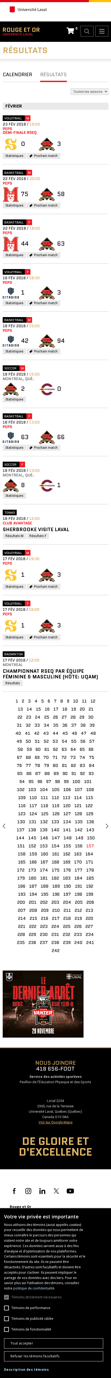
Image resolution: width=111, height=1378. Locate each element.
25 (46, 717)
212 (78, 910)
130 (21, 822)
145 (32, 838)
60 (38, 749)
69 (37, 757)
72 (64, 757)
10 (75, 701)
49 (19, 741)
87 (38, 773)
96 (39, 781)
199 (89, 894)
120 (67, 806)
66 (91, 749)
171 (89, 862)
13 (20, 709)
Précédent (4, 826)
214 (22, 918)
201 (32, 902)
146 (44, 838)
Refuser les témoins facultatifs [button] (35, 1356)
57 (92, 741)
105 (56, 790)
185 (90, 878)
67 (19, 757)
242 (56, 950)
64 (73, 749)
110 (33, 798)
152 (32, 846)
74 (82, 757)
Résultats (53, 74)
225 (67, 926)
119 (55, 806)
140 (55, 830)
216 (44, 918)
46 (74, 733)
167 (44, 862)
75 (91, 757)
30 (90, 717)
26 (55, 717)
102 (21, 790)
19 (73, 709)
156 (78, 846)
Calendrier (17, 74)
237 (44, 942)
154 (55, 846)
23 (28, 717)
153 (44, 846)
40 (18, 733)
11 (84, 701)
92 (82, 773)
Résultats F (39, 536)
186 (21, 886)
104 (44, 790)
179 (21, 878)
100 (76, 781)
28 (73, 717)
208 (33, 910)
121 (78, 806)
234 (90, 934)
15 (38, 709)
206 (90, 902)
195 (44, 894)
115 (89, 798)
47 (83, 733)
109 (22, 798)
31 (19, 725)
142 (78, 830)
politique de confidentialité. (34, 1288)
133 (55, 822)
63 (64, 749)
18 (64, 709)
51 (37, 741)
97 (48, 781)
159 (33, 854)
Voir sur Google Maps (55, 1122)
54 (64, 741)
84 (92, 765)
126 (56, 814)
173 (32, 870)
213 (89, 910)
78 (37, 765)
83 (82, 765)
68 (28, 757)
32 (28, 725)
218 (67, 918)
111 (44, 798)
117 (33, 806)
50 (28, 741)
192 (89, 886)
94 (22, 781)
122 (89, 806)
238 (55, 942)
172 (21, 870)
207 (22, 910)
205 (79, 902)
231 (55, 934)
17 (55, 709)
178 (90, 870)
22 (20, 717)
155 (67, 846)
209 (44, 910)
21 (91, 709)
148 (68, 838)
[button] (26, 1370)
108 (90, 790)
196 (56, 894)
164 (89, 854)
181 (44, 878)
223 (44, 926)
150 (91, 838)
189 (56, 886)
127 (67, 814)
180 (32, 878)
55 (74, 741)
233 (78, 934)
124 (33, 814)
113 (66, 798)
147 (56, 838)
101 (88, 781)
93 (91, 773)
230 (44, 934)
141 (67, 830)
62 (55, 749)
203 (55, 902)
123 (22, 814)
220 (89, 918)
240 (78, 942)
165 (22, 862)
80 (55, 765)
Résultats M (15, 536)
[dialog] (55, 1293)
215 (33, 918)
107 (78, 790)
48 (93, 733)
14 (29, 709)
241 (90, 942)
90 (65, 773)
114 (78, 798)
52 (46, 741)
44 (55, 733)
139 (43, 830)
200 (21, 902)
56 (82, 741)
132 (44, 822)
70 (46, 757)
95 (31, 781)
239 (67, 942)
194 (33, 894)
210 (56, 910)
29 (81, 717)
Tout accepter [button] (22, 1343)
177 (78, 870)
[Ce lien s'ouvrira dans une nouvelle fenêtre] (43, 1004)
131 (32, 822)
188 (44, 886)
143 (90, 830)
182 (55, 878)
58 (20, 749)
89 (56, 773)
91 (73, 773)
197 (67, 894)
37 (74, 725)
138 (32, 830)
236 (32, 942)
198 (78, 894)
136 (90, 822)
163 (78, 854)
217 (56, 918)
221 (21, 926)
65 (82, 749)
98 (57, 781)
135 (79, 822)
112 (55, 798)
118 (44, 806)
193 (22, 894)
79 (46, 765)
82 (73, 765)
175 (56, 870)
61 (46, 749)
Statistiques (15, 156)
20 (82, 709)
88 (47, 773)
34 (46, 725)
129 (89, 814)
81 (64, 765)
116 (22, 806)
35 (55, 725)
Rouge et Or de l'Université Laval (21, 31)
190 (67, 886)
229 (32, 934)
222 (32, 926)
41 (27, 733)
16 (47, 709)
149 (79, 838)
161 (55, 854)
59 (29, 749)
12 (93, 701)
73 (73, 757)
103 (32, 790)
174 (44, 870)
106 (67, 790)
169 (66, 862)
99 (66, 781)
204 (67, 902)
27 (64, 717)
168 (55, 862)
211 (67, 910)
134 (67, 822)
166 (33, 862)
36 (64, 725)
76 (19, 765)
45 (65, 733)
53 (55, 741)
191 (78, 886)
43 (46, 733)
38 (83, 725)
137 (21, 830)
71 (55, 757)
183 (67, 878)
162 (66, 854)
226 (78, 926)
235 (21, 942)
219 (78, 918)
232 (66, 934)
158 (22, 854)
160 (44, 854)
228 (21, 934)
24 (37, 717)
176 (67, 870)
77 (28, 765)
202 (44, 902)
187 (33, 886)
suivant (107, 826)
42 (36, 733)
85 (20, 773)
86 (29, 773)
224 (55, 926)
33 (37, 725)
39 (92, 725)
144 (20, 838)
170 (78, 862)
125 (44, 814)
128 (78, 814)
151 (21, 846)
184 (78, 878)
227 (89, 926)
